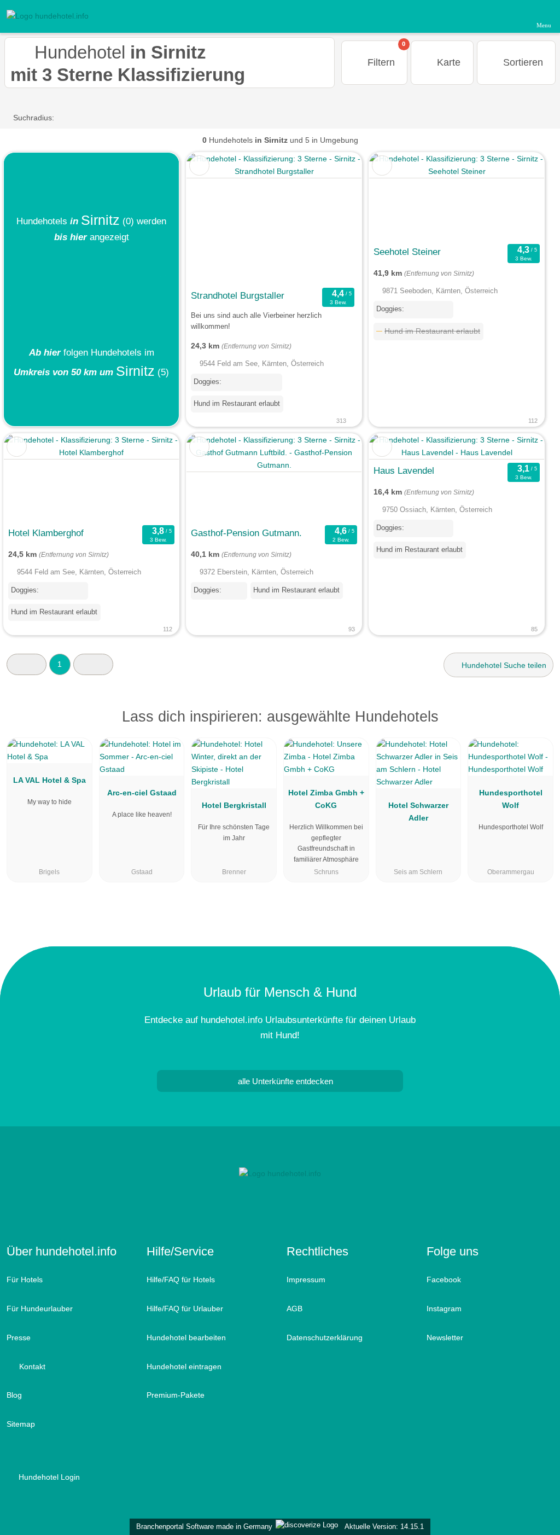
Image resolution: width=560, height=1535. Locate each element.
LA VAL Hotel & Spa (49, 780)
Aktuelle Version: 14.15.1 (384, 1526)
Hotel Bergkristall (234, 805)
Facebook (444, 1279)
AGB (294, 1308)
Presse (19, 1337)
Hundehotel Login (48, 1477)
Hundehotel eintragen (184, 1366)
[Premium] (537, 726)
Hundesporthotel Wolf (510, 799)
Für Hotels (25, 1279)
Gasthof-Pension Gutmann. (246, 532)
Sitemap (21, 1424)
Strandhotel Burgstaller (237, 295)
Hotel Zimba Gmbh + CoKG (326, 799)
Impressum (306, 1279)
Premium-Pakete (176, 1395)
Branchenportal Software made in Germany (202, 1526)
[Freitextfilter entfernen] (510, 15)
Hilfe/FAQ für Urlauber (185, 1308)
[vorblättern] (334, 218)
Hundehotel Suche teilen (502, 665)
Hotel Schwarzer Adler (418, 811)
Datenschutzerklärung (325, 1337)
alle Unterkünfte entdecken (284, 1081)
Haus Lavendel (404, 470)
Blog (14, 1395)
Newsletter (445, 1337)
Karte (447, 62)
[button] (26, 664)
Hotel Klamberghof (46, 532)
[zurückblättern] (213, 218)
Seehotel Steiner (407, 251)
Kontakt (31, 1366)
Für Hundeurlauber (40, 1308)
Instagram (444, 1308)
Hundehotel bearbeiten (186, 1337)
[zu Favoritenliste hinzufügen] (199, 165)
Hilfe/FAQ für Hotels (181, 1279)
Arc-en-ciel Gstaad (142, 792)
